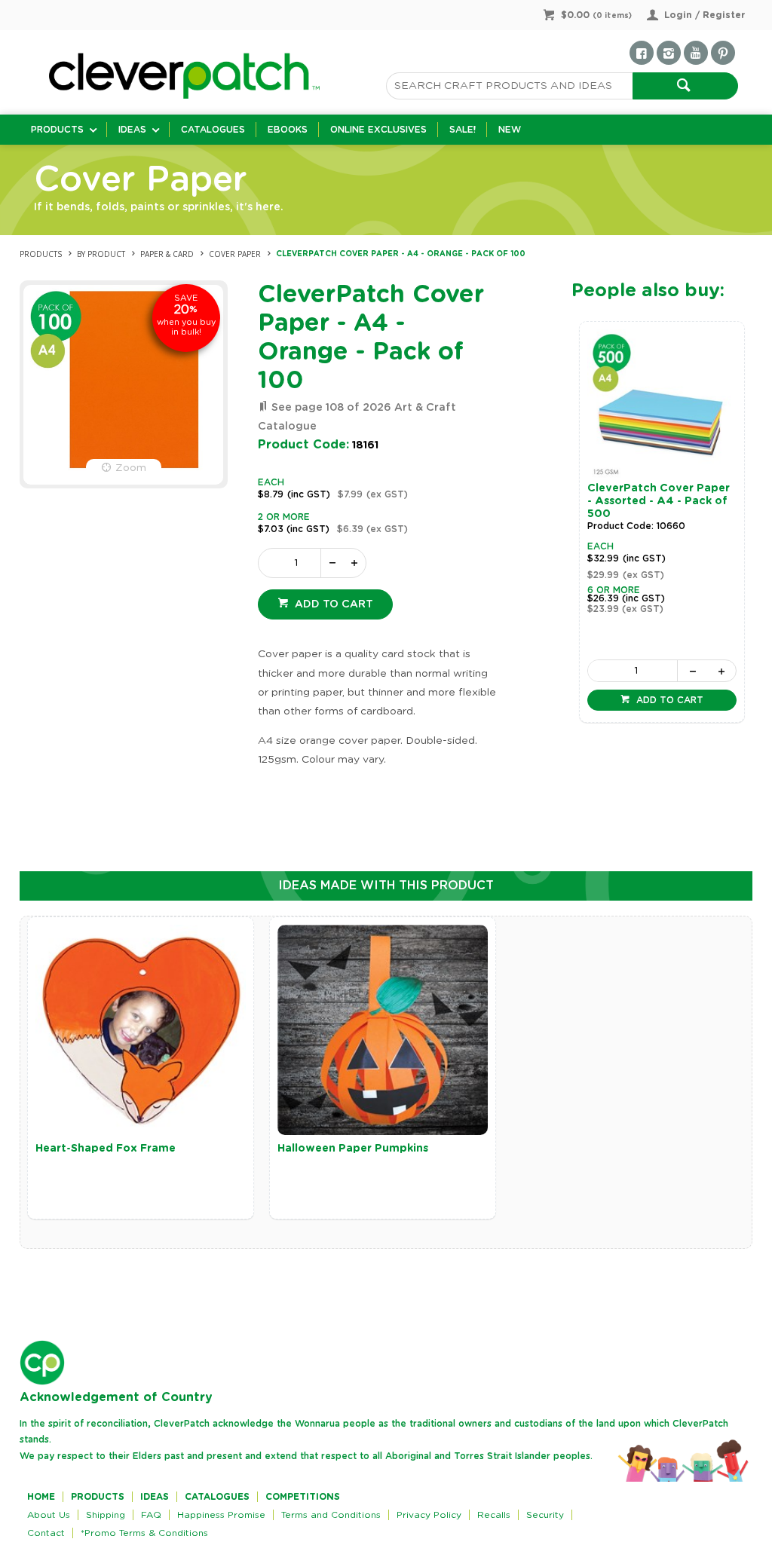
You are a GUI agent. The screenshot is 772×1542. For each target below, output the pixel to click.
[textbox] (509, 85)
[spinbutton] (292, 563)
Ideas (132, 129)
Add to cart (332, 604)
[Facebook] (642, 53)
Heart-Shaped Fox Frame (105, 1148)
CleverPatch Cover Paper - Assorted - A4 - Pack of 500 (658, 501)
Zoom (130, 468)
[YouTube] (696, 53)
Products (57, 129)
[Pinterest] (723, 53)
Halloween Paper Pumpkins (352, 1148)
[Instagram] (669, 53)
